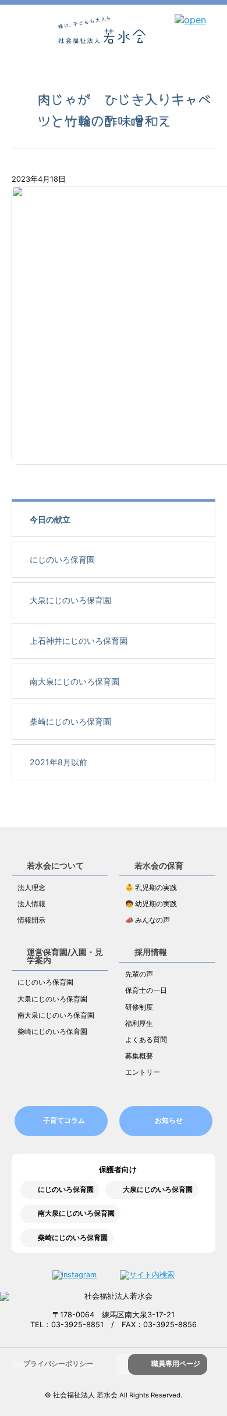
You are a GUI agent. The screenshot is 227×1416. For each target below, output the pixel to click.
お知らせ (169, 1120)
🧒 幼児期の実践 (151, 904)
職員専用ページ (175, 1364)
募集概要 (139, 1056)
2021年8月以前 (58, 762)
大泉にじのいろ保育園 (70, 600)
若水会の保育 (158, 865)
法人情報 (31, 904)
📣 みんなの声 (147, 920)
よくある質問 (146, 1040)
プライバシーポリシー (58, 1364)
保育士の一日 (146, 990)
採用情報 (150, 952)
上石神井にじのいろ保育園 (78, 641)
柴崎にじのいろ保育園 (70, 721)
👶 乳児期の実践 (151, 888)
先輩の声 (139, 974)
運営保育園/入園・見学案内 (65, 956)
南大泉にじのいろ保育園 (74, 681)
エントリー (142, 1072)
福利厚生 (139, 1023)
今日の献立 (50, 519)
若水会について (55, 865)
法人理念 (31, 888)
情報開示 (31, 920)
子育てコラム (64, 1120)
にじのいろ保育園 (62, 559)
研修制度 (139, 1007)
